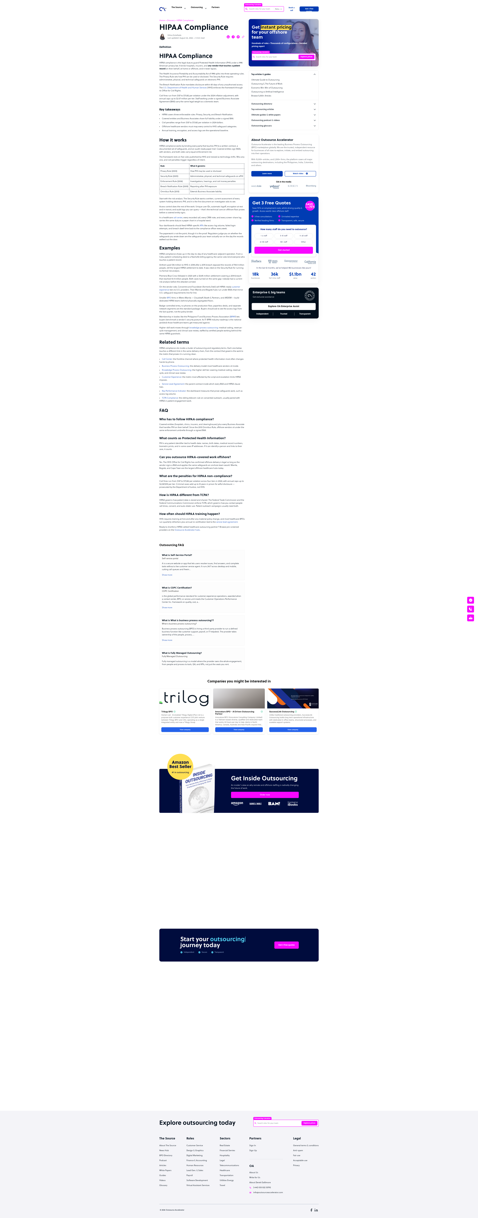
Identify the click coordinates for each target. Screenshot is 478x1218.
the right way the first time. (205, 622)
